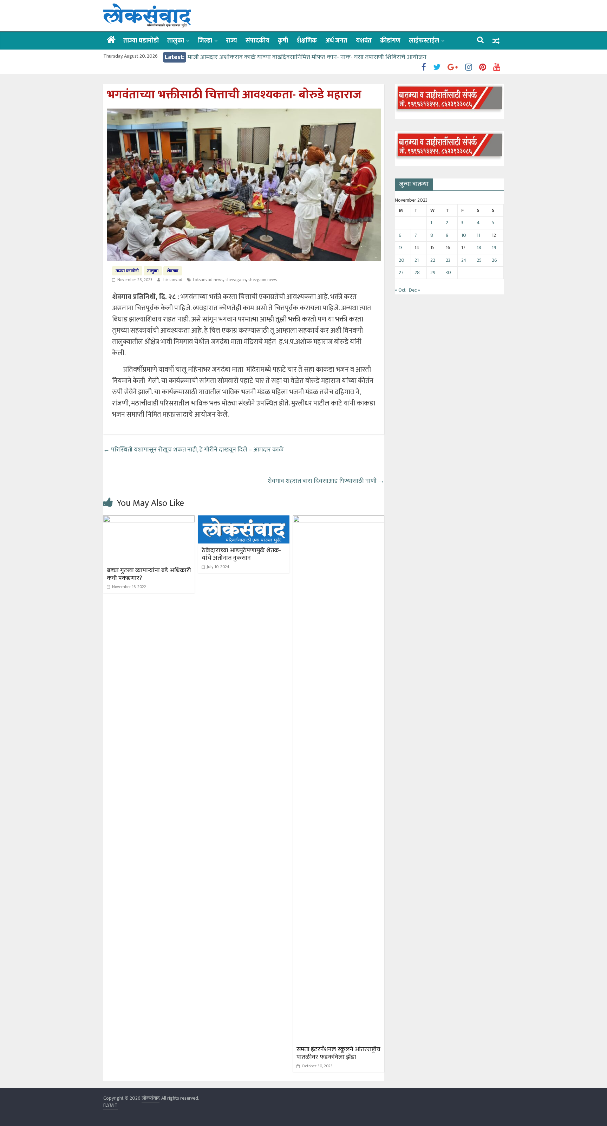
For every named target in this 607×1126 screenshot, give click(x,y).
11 (478, 235)
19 (494, 247)
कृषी (283, 40)
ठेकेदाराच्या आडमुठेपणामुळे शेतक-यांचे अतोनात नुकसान (241, 554)
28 (417, 272)
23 (448, 260)
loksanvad (173, 279)
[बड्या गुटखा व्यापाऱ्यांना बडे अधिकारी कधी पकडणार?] (149, 520)
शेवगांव (172, 270)
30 (448, 272)
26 (494, 260)
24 (463, 260)
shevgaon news (262, 279)
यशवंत (364, 40)
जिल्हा (205, 40)
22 (432, 260)
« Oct (400, 290)
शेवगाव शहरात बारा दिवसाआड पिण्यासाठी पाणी (326, 481)
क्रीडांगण (390, 40)
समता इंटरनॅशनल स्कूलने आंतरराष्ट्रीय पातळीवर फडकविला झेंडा (338, 1053)
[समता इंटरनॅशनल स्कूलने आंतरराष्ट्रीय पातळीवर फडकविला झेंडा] (338, 520)
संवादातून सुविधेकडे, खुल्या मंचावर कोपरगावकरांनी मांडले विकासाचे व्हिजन (273, 57)
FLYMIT (110, 1105)
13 (401, 247)
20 (401, 260)
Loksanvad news (208, 279)
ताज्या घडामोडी (141, 40)
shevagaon (236, 279)
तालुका (175, 40)
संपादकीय (257, 40)
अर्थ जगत (336, 40)
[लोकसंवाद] (111, 40)
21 (417, 260)
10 (463, 235)
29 (433, 272)
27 (401, 272)
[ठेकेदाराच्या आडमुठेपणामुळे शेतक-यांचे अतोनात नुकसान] (243, 520)
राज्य (231, 40)
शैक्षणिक (306, 40)
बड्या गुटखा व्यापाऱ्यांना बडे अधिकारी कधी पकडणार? (149, 574)
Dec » (414, 290)
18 (479, 247)
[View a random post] (496, 41)
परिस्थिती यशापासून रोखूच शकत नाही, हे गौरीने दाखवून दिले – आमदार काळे (193, 449)
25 (479, 260)
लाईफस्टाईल (424, 40)
